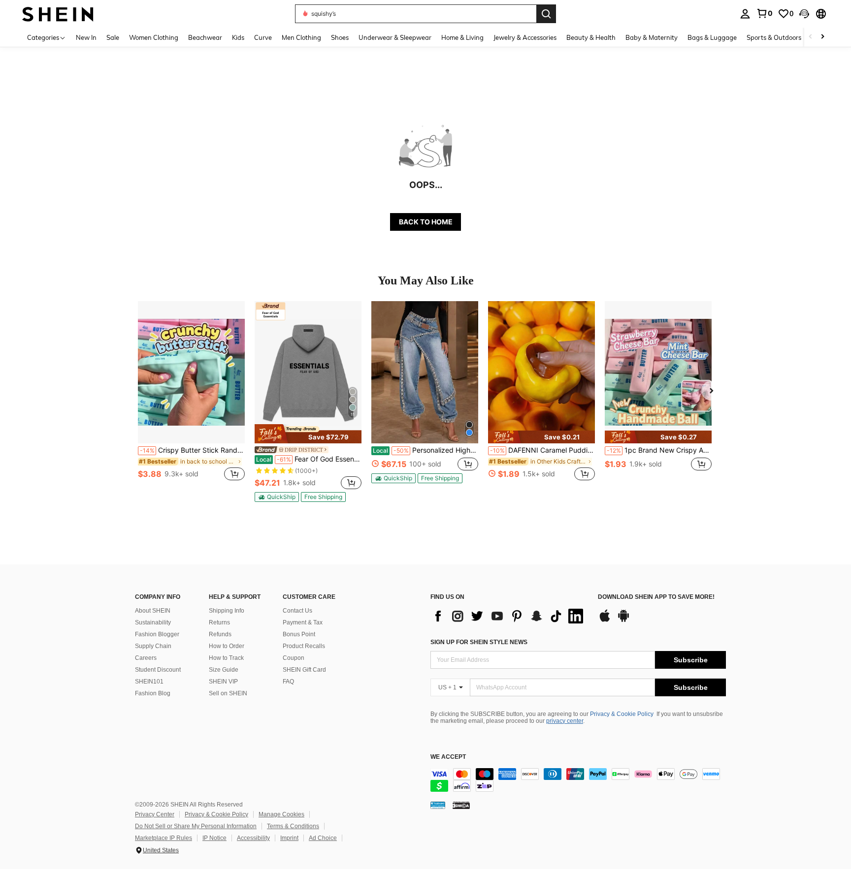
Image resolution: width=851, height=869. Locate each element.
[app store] (605, 620)
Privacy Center (154, 814)
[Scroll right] (822, 37)
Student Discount (158, 669)
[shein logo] (58, 13)
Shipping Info (226, 610)
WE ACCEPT (448, 757)
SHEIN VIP (223, 681)
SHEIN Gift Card (304, 669)
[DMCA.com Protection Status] (461, 805)
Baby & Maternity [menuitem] (651, 37)
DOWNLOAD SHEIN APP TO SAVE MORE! (656, 597)
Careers (146, 657)
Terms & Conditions (293, 826)
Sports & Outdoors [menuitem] (774, 37)
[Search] (546, 13)
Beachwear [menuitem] (205, 37)
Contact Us (297, 610)
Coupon (293, 657)
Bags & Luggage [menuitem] (712, 37)
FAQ (288, 681)
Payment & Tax (303, 622)
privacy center (564, 720)
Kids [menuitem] (238, 37)
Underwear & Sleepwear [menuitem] (395, 37)
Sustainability (153, 622)
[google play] (623, 620)
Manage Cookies (281, 814)
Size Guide (223, 669)
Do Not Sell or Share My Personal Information (196, 826)
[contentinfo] (578, 780)
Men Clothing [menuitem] (301, 37)
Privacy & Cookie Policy (622, 714)
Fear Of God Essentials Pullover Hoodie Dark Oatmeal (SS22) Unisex (308, 459)
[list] (509, 616)
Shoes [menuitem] (340, 37)
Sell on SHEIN (228, 693)
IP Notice (214, 838)
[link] (764, 13)
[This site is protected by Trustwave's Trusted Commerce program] (437, 805)
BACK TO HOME (426, 221)
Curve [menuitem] (263, 37)
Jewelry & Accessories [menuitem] (524, 37)
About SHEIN (152, 610)
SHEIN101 (149, 681)
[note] (308, 433)
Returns (219, 622)
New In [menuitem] (86, 37)
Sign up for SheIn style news (478, 642)
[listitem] (191, 396)
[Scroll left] (810, 37)
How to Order (226, 646)
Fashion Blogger (157, 634)
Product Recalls (304, 646)
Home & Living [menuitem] (462, 37)
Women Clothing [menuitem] (153, 37)
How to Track (226, 657)
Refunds (220, 634)
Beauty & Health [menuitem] (591, 37)
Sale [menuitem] (112, 37)
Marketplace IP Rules (163, 838)
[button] (804, 14)
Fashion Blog (152, 693)
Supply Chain (153, 646)
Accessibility (253, 838)
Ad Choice (323, 838)
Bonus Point (299, 634)
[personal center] (745, 14)
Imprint (289, 838)
